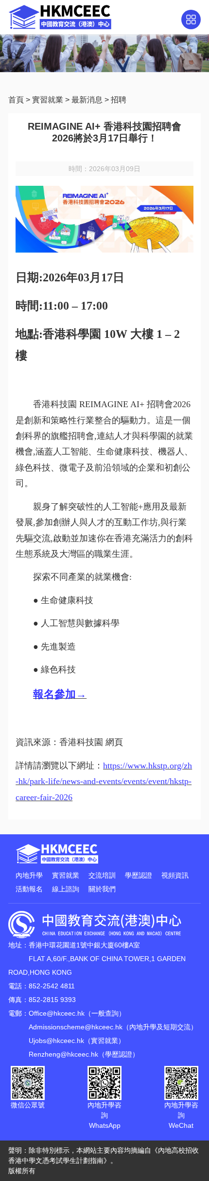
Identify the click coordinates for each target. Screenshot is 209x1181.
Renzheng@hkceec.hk (63, 1054)
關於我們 (102, 889)
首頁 (16, 100)
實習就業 (47, 100)
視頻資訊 (175, 875)
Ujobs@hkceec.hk (56, 1040)
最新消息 (87, 100)
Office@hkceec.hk (57, 1013)
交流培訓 (102, 875)
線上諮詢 (65, 889)
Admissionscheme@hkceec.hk (75, 1027)
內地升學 (29, 875)
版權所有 (21, 1171)
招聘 (118, 100)
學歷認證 (138, 875)
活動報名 (29, 889)
